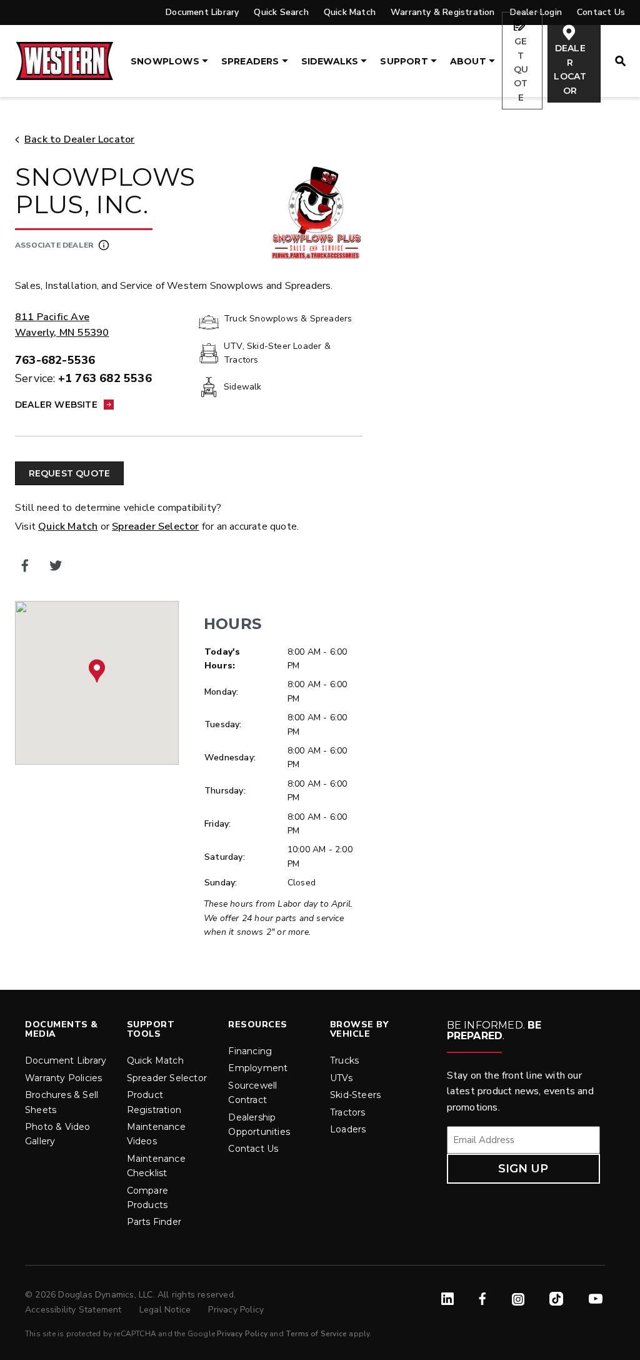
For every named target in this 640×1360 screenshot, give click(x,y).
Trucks (344, 1060)
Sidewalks (330, 61)
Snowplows (165, 61)
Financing (250, 1051)
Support (404, 61)
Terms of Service (316, 1334)
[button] (97, 671)
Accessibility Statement (74, 1310)
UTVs (341, 1078)
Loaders (348, 1129)
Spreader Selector (155, 526)
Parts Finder (154, 1221)
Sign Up (523, 1169)
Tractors (348, 1112)
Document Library (202, 12)
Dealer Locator (570, 69)
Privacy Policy (236, 1310)
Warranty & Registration (443, 12)
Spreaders (250, 61)
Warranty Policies (63, 1078)
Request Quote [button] (70, 473)
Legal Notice (166, 1310)
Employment (258, 1068)
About (468, 61)
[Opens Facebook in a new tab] (25, 566)
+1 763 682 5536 (105, 378)
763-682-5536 (55, 360)
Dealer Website (56, 404)
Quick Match (350, 12)
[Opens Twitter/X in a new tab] (56, 566)
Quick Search (281, 12)
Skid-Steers (355, 1095)
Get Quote (521, 69)
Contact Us (253, 1148)
